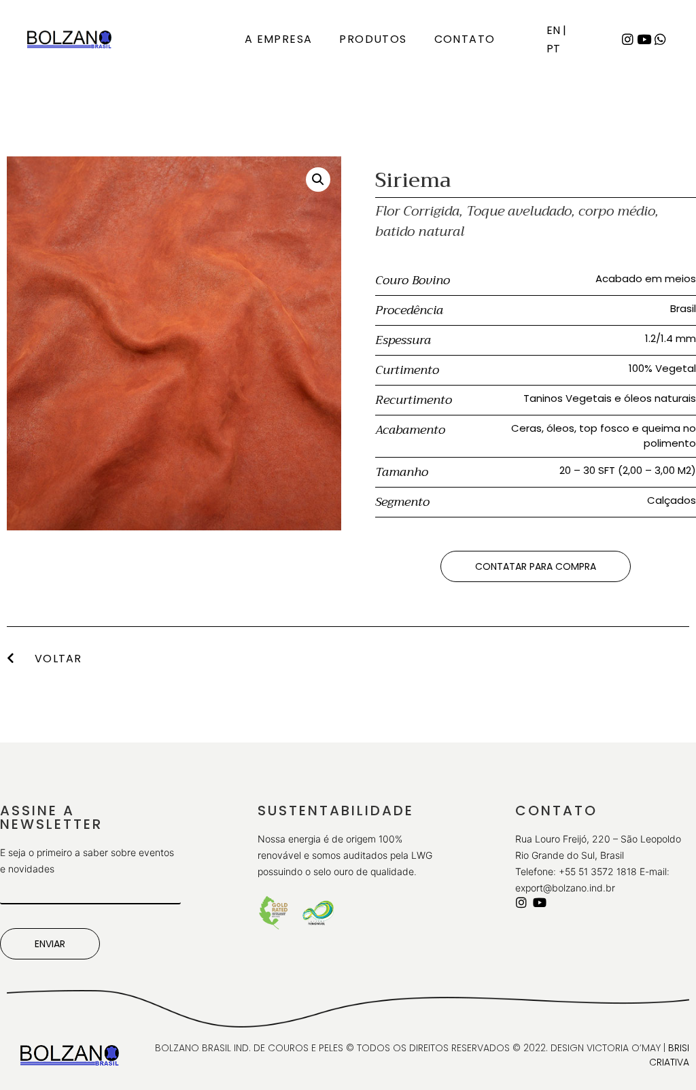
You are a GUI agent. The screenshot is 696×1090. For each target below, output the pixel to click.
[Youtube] (643, 39)
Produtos (372, 39)
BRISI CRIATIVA (669, 1055)
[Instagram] (627, 39)
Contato (464, 39)
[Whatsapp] (660, 39)
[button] (535, 566)
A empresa (279, 39)
